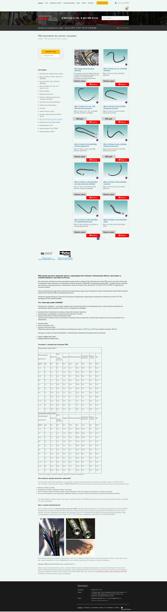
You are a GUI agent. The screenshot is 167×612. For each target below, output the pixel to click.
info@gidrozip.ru (64, 560)
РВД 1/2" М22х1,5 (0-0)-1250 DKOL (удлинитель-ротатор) (114, 107)
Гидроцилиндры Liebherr (47, 131)
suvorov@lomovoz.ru (114, 598)
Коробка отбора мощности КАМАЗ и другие (51, 115)
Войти (127, 2)
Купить (94, 84)
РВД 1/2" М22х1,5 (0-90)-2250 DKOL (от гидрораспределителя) (86, 220)
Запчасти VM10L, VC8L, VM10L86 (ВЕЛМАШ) (50, 82)
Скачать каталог (102, 3)
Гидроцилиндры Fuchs (46, 125)
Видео (84, 3)
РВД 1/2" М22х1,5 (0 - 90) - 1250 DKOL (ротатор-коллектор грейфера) (84, 108)
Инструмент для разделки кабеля (50, 122)
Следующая (104, 238)
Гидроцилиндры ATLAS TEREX (49, 128)
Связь (117, 607)
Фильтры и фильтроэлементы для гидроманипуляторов (50, 98)
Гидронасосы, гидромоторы (48, 105)
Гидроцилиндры (44, 91)
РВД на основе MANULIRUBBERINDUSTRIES (46, 258)
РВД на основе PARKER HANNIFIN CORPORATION (65, 258)
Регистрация (121, 2)
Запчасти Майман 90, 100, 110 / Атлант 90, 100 (49, 87)
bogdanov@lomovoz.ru (98, 598)
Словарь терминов (69, 3)
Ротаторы (42, 108)
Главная (40, 3)
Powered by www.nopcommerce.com (99, 600)
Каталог (87, 607)
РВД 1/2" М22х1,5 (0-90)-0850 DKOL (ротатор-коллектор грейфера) (86, 183)
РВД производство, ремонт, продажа (56, 39)
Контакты (90, 3)
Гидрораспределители (46, 94)
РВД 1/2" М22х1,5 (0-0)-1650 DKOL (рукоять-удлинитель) (85, 145)
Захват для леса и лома (47, 111)
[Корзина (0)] (126, 8)
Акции (78, 3)
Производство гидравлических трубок (50, 28)
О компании (109, 607)
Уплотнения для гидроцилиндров (50, 102)
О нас (46, 3)
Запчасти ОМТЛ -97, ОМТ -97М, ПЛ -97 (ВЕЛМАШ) (80, 28)
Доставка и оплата (55, 3)
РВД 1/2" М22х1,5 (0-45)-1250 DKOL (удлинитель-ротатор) (115, 145)
